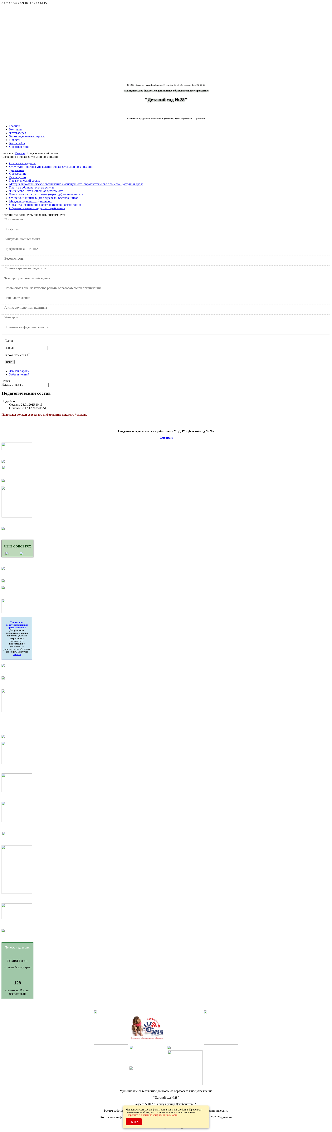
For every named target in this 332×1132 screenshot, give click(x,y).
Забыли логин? (19, 374)
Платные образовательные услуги (31, 187)
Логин (9, 340)
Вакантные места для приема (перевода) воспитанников (46, 194)
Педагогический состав (24, 180)
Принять (134, 1121)
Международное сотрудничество (30, 201)
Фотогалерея (17, 133)
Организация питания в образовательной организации (45, 204)
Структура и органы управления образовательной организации (51, 166)
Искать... (7, 384)
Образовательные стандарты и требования (37, 208)
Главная (14, 126)
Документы (16, 170)
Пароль (9, 347)
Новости (15, 139)
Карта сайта (17, 143)
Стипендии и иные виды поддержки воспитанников (43, 197)
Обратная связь (19, 146)
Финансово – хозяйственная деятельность (36, 191)
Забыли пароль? (19, 371)
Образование (17, 173)
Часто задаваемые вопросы (27, 136)
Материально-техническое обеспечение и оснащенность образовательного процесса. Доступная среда (76, 184)
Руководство (17, 177)
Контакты (15, 129)
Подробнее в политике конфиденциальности (152, 1115)
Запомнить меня (15, 355)
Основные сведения (22, 163)
